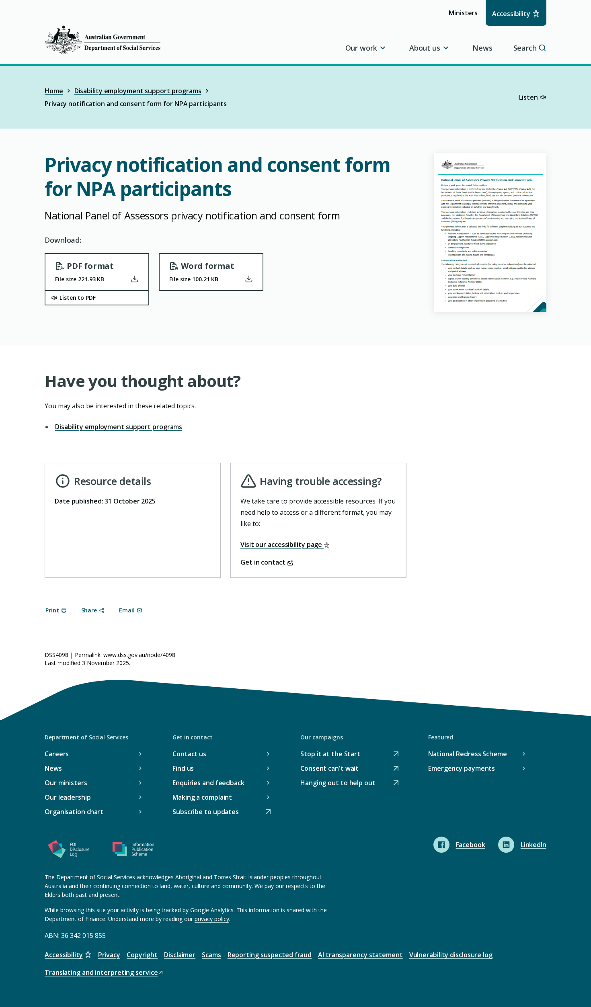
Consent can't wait (329, 769)
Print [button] (52, 610)
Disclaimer (179, 954)
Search (525, 48)
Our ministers (66, 782)
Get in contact (263, 562)
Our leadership (68, 797)
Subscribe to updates (205, 812)
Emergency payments (461, 768)
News (482, 48)
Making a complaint (202, 797)
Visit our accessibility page (282, 544)
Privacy (109, 954)
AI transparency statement (360, 954)
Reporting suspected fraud (270, 954)
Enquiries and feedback (208, 782)
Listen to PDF (78, 297)
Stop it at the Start (330, 754)
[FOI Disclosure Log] (69, 851)
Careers (57, 753)
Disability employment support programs (137, 90)
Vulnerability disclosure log (450, 954)
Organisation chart (74, 811)
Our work (361, 48)
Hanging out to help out (338, 783)
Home (54, 90)
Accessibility (511, 13)
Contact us (189, 753)
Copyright (142, 954)
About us (424, 48)
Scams (211, 954)
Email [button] (127, 610)
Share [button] (89, 610)
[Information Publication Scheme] (133, 851)
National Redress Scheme (467, 753)
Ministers (466, 16)
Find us (183, 768)
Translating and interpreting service (101, 973)
